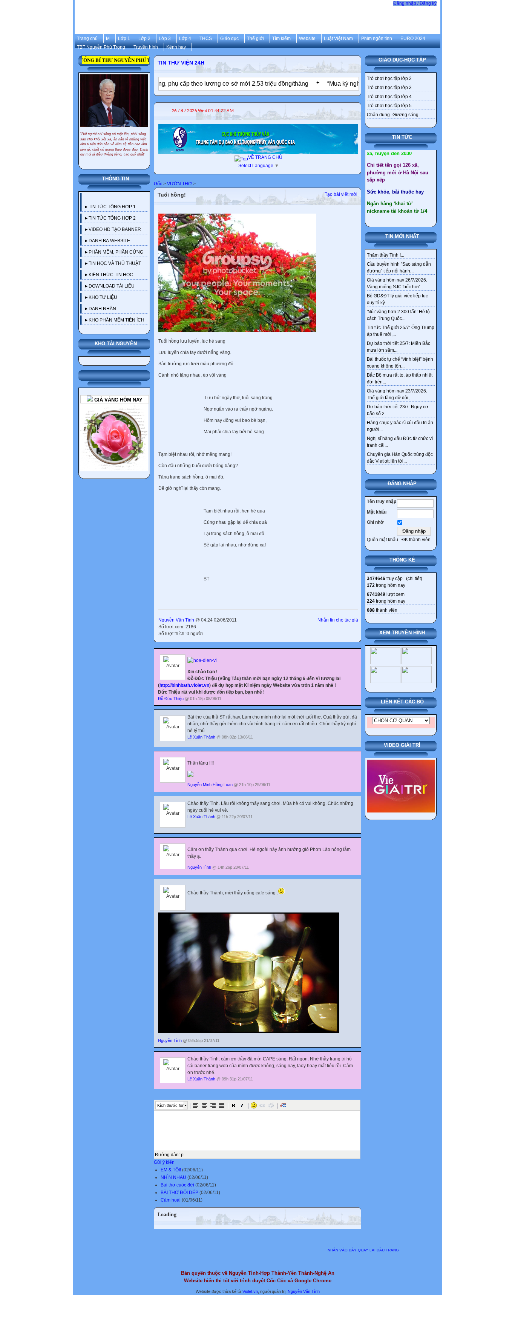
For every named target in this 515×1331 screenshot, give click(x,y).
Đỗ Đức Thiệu (171, 698)
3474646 (376, 578)
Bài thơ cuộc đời (177, 1185)
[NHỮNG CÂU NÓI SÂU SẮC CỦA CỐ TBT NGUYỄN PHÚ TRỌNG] (114, 77)
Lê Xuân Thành (201, 737)
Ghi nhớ (375, 522)
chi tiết (414, 578)
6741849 (376, 594)
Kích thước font (170, 1105)
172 (371, 585)
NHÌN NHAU (173, 1177)
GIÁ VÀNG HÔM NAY (118, 400)
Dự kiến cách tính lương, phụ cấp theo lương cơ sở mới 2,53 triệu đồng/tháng (170, 83)
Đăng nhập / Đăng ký (415, 3)
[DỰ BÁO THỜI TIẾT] (258, 127)
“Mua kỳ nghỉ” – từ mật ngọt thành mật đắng (351, 83)
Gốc (158, 183)
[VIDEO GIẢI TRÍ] (401, 763)
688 (371, 610)
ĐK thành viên (416, 539)
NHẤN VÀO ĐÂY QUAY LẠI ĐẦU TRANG (363, 1250)
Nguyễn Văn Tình (176, 620)
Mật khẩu (376, 512)
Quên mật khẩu (382, 539)
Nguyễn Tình (199, 867)
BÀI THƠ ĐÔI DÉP (179, 1192)
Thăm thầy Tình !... (385, 255)
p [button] (182, 1154)
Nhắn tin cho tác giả (337, 620)
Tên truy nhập (381, 501)
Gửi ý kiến (164, 1162)
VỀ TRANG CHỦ (265, 157)
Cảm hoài (171, 1200)
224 (371, 601)
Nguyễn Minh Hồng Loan (210, 784)
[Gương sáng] (114, 406)
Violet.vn (250, 1291)
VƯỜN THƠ (179, 183)
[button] (196, 1105)
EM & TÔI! (171, 1170)
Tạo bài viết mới (341, 194)
